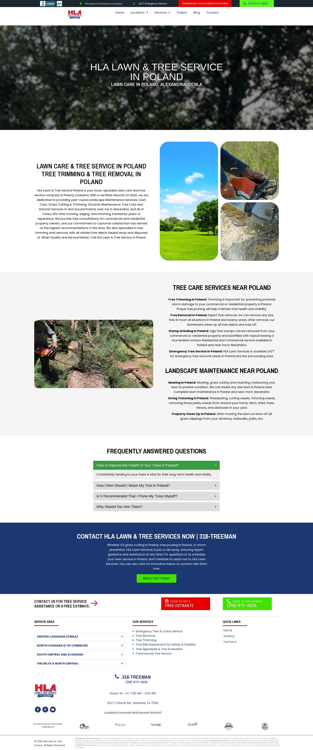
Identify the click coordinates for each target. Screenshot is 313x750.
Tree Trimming (146, 640)
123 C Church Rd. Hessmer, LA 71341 (132, 703)
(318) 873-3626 (136, 682)
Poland (78, 190)
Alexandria (121, 209)
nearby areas (237, 320)
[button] (156, 465)
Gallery (229, 636)
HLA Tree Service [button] (107, 738)
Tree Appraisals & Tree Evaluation (159, 649)
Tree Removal (145, 636)
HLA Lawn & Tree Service (114, 237)
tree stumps (226, 331)
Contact (230, 642)
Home (228, 630)
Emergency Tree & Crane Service (159, 631)
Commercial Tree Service (153, 653)
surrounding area (260, 356)
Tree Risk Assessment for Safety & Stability (166, 645)
